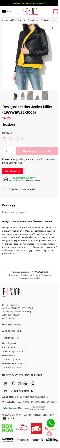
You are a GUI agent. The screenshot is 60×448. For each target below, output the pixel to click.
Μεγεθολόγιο (12, 171)
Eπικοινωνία (8, 347)
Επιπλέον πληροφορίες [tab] (14, 212)
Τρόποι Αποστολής (11, 367)
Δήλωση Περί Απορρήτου (14, 351)
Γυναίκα (21, 20)
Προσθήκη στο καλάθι (37, 151)
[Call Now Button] (51, 423)
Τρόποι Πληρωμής (11, 359)
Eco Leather (45, 20)
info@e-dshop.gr (13, 324)
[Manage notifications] (49, 433)
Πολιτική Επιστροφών (13, 363)
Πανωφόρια (33, 20)
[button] (55, 11)
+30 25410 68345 (13, 331)
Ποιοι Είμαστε (9, 343)
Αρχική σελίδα (8, 20)
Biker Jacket (34, 278)
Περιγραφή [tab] (8, 205)
